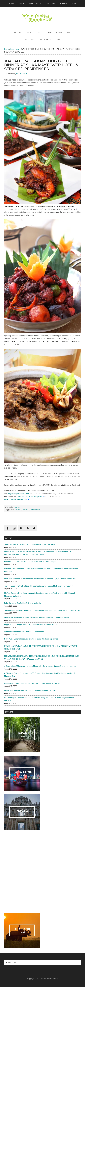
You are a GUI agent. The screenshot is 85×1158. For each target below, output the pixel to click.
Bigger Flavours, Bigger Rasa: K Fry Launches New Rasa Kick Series (30, 625)
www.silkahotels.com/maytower (30, 496)
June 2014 (25, 510)
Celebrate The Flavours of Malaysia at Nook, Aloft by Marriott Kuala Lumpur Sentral (36, 617)
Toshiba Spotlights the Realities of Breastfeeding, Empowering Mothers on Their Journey (38, 586)
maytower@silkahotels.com (18, 494)
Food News (14, 49)
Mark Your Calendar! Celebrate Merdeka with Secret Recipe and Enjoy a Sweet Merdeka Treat (40, 579)
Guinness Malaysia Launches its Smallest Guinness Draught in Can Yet (32, 683)
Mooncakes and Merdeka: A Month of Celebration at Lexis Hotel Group (31, 690)
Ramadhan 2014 (36, 510)
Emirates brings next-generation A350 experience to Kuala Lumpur (30, 562)
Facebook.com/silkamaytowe (15, 499)
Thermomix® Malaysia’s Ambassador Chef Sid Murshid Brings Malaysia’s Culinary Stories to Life (42, 610)
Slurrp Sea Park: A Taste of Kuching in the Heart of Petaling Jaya (29, 544)
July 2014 (18, 510)
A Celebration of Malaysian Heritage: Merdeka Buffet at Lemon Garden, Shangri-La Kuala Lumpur (42, 666)
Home (6, 49)
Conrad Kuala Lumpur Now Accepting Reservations (24, 632)
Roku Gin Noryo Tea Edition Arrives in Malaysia (22, 603)
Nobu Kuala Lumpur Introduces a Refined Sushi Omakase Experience (31, 639)
